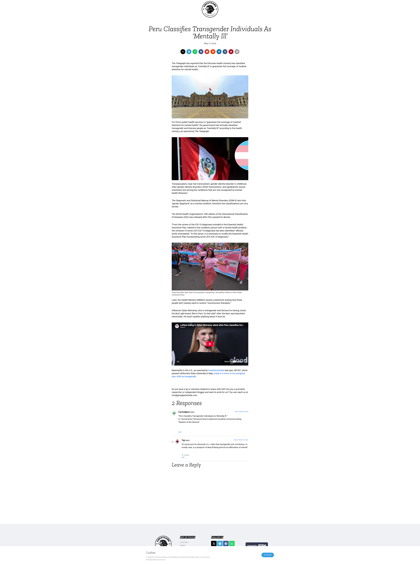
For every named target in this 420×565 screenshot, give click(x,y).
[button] (182, 51)
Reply (179, 432)
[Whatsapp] (232, 543)
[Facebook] (226, 543)
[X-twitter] (214, 543)
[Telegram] (220, 543)
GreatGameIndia (216, 370)
